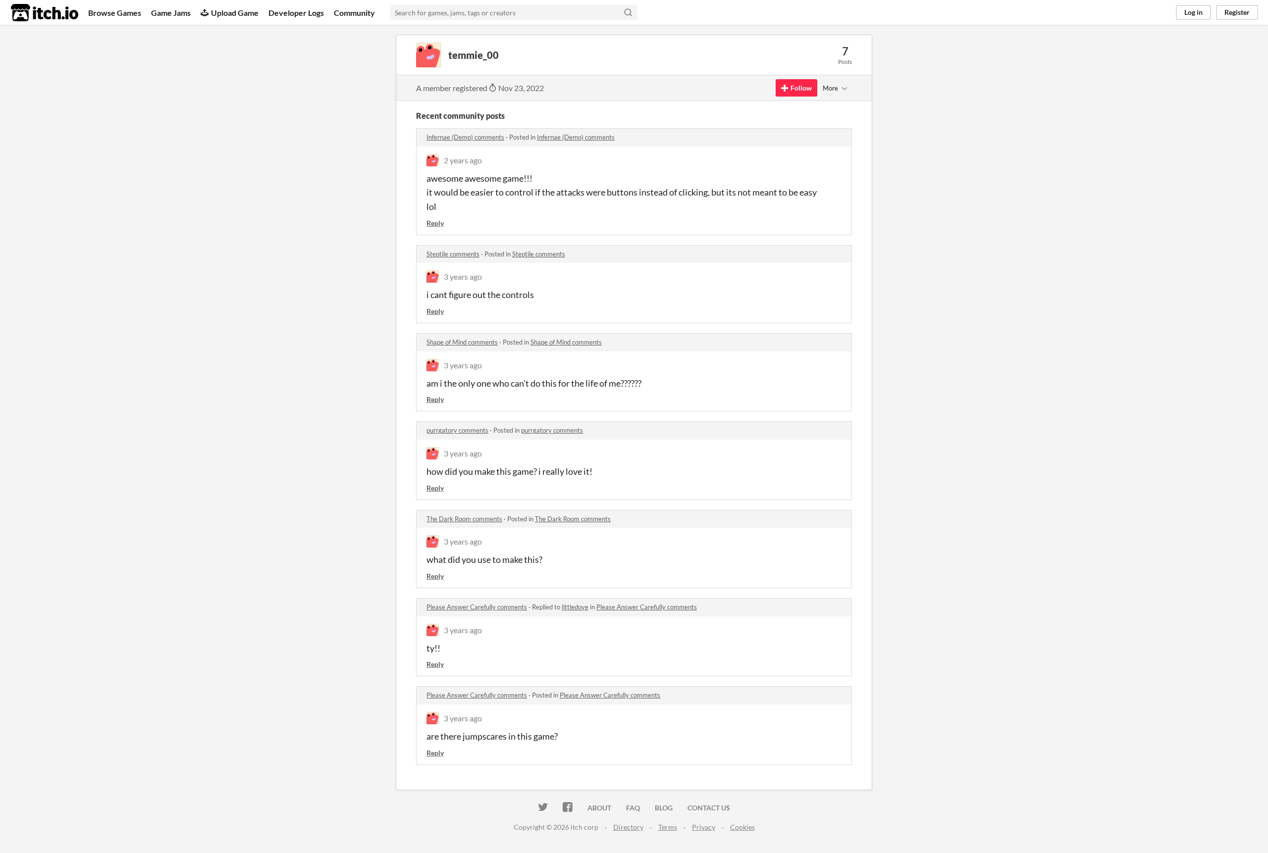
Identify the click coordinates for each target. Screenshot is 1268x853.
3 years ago (463, 276)
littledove (575, 607)
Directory (628, 827)
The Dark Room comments (464, 519)
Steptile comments (452, 254)
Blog (664, 807)
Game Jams (171, 12)
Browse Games (114, 12)
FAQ (633, 807)
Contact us (708, 807)
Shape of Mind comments (462, 342)
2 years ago (463, 160)
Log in (1193, 12)
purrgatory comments (457, 430)
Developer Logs (296, 12)
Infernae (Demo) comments (465, 137)
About (599, 807)
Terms (667, 827)
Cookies (742, 827)
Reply (435, 223)
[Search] (628, 12)
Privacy (703, 827)
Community (354, 12)
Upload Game (235, 12)
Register (1237, 12)
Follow (801, 88)
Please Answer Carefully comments (476, 607)
